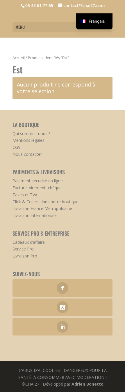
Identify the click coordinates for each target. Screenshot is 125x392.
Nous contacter (27, 154)
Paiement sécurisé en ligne (37, 180)
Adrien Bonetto (87, 384)
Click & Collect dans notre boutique (45, 201)
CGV (16, 147)
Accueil (18, 57)
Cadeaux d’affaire (28, 242)
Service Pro (23, 249)
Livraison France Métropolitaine (42, 208)
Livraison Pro (24, 256)
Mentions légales (28, 140)
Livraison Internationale (34, 215)
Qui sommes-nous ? (31, 133)
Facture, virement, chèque (37, 187)
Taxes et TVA (25, 194)
